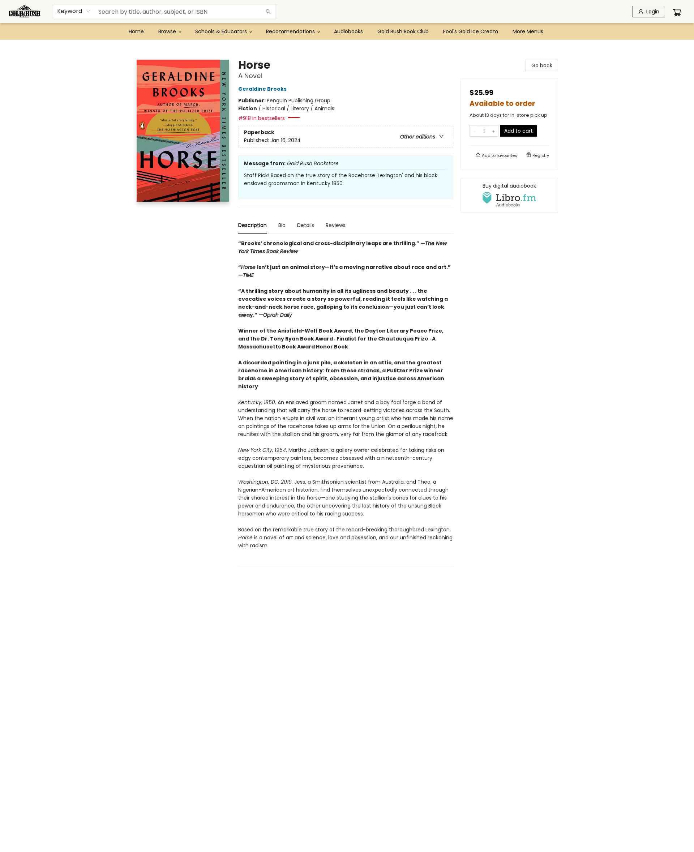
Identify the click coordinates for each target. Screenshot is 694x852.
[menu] (347, 31)
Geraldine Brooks (262, 89)
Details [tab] (305, 225)
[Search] (268, 11)
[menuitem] (136, 31)
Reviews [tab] (336, 225)
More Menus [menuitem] (528, 31)
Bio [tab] (282, 225)
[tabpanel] (345, 402)
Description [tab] (252, 225)
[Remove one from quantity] (474, 131)
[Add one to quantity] (493, 131)
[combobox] (74, 11)
